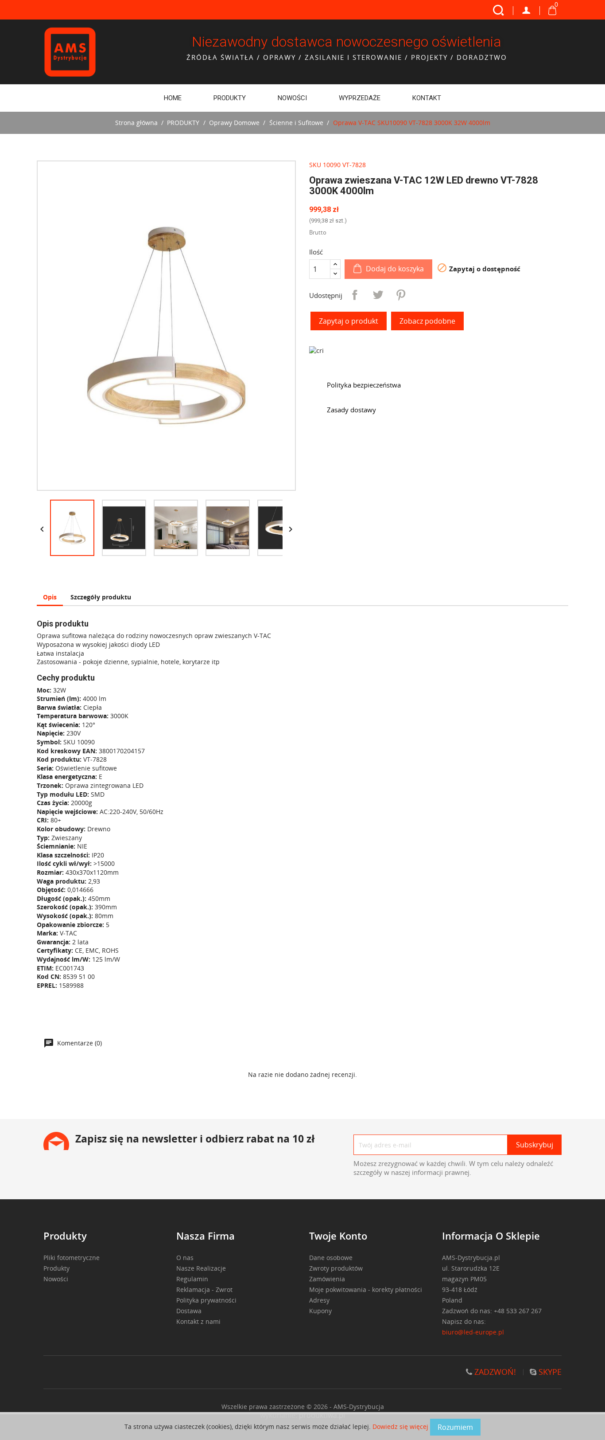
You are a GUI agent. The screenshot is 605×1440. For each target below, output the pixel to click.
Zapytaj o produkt (348, 321)
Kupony (320, 1311)
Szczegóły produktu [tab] (100, 597)
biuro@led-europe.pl (473, 1332)
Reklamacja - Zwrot (204, 1289)
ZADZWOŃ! (494, 1371)
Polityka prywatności (206, 1300)
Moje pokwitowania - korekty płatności (365, 1289)
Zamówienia (327, 1279)
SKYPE (549, 1371)
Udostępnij (355, 295)
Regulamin (192, 1279)
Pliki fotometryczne (71, 1257)
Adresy (319, 1300)
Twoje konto (338, 1235)
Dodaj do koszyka (395, 269)
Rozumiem (455, 1427)
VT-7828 (354, 164)
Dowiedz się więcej (401, 1426)
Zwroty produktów (336, 1268)
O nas (185, 1257)
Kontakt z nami (198, 1321)
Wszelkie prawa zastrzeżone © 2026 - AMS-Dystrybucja (302, 1406)
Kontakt (426, 98)
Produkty (56, 1268)
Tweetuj (378, 295)
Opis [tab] (50, 597)
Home (173, 98)
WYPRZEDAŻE (359, 98)
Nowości (292, 98)
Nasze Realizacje (201, 1268)
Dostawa (189, 1311)
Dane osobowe (331, 1257)
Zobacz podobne (427, 321)
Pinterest (401, 295)
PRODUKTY (229, 98)
